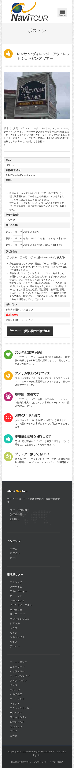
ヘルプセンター (40, 762)
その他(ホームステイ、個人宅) (49, 257)
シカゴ (13, 628)
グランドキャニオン (21, 605)
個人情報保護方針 (20, 762)
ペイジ (13, 685)
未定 (25, 257)
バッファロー (17, 671)
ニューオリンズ (18, 662)
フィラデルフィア (20, 676)
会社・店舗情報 (18, 509)
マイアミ (15, 703)
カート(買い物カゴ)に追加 (32, 331)
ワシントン (16, 726)
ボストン (15, 689)
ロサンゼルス (17, 721)
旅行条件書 (16, 514)
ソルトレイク (17, 637)
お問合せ (15, 519)
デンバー (15, 646)
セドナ (13, 632)
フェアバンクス (18, 680)
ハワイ (13, 731)
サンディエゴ (17, 614)
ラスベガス (16, 712)
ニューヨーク (17, 666)
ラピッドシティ (18, 717)
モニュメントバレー (21, 708)
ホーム (13, 548)
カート (13, 557)
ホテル (13, 257)
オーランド (16, 595)
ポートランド (17, 698)
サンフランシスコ (20, 618)
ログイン (15, 553)
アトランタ (16, 582)
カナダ (13, 735)
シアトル (15, 623)
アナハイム (16, 586)
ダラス (13, 641)
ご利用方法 (57, 762)
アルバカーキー (18, 591)
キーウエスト (17, 600)
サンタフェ (16, 609)
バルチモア (16, 694)
